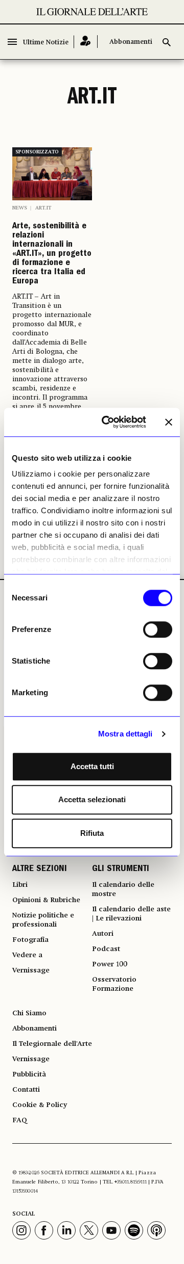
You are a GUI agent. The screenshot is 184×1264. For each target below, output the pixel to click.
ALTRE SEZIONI (39, 869)
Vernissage (31, 970)
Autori (102, 933)
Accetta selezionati (92, 799)
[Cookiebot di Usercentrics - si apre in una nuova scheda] (108, 422)
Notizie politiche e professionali (43, 920)
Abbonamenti (130, 42)
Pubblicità (29, 1074)
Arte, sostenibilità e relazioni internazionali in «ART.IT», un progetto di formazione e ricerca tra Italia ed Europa (51, 254)
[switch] (157, 629)
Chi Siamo (29, 1013)
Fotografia (30, 939)
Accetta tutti (92, 766)
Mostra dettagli (125, 733)
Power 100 (109, 964)
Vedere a (27, 955)
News (19, 207)
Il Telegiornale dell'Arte (52, 1043)
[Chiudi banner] (168, 422)
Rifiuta (92, 833)
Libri (20, 884)
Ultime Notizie (45, 42)
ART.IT (43, 207)
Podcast (106, 949)
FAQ (19, 1120)
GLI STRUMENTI (120, 869)
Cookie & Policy (39, 1105)
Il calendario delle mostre (123, 889)
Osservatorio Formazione (114, 984)
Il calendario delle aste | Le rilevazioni (131, 914)
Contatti (26, 1089)
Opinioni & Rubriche (46, 900)
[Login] (86, 41)
